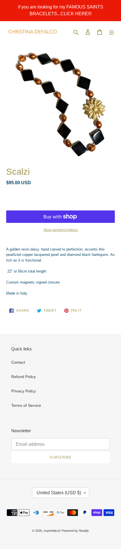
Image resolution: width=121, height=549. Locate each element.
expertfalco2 (52, 530)
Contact (18, 362)
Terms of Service (26, 405)
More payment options (61, 230)
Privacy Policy (23, 391)
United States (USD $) (59, 492)
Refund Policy (23, 376)
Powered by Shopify (75, 530)
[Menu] (111, 32)
